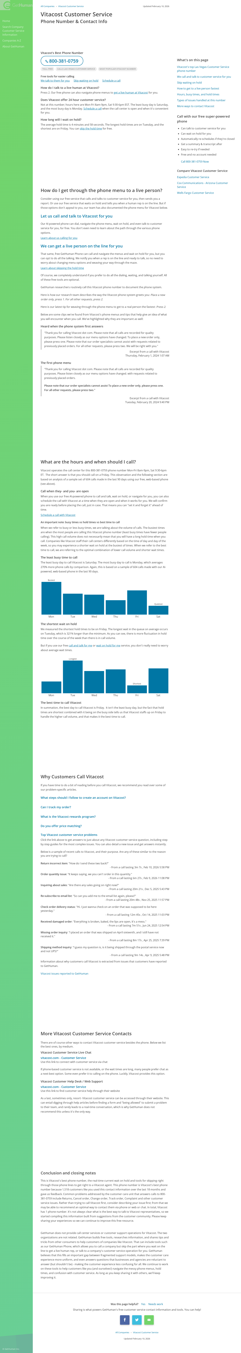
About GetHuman (13, 46)
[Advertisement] (105, 159)
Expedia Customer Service (193, 177)
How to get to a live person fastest (198, 88)
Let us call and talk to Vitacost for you (76, 216)
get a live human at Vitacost (131, 92)
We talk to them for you (55, 80)
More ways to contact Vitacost (195, 106)
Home (6, 21)
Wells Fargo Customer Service (195, 193)
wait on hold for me (108, 645)
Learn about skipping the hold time (62, 268)
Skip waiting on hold (86, 80)
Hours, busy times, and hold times (198, 94)
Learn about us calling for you (59, 238)
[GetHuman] (16, 5)
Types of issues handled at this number (201, 100)
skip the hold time (91, 128)
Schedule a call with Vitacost (58, 515)
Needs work (155, 1304)
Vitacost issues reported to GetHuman (64, 973)
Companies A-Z (11, 40)
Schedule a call (111, 80)
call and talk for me (80, 645)
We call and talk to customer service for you (204, 77)
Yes (143, 1304)
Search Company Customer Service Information (13, 30)
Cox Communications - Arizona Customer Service (202, 185)
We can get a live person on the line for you (82, 246)
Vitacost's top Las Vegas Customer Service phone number (203, 69)
